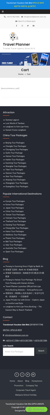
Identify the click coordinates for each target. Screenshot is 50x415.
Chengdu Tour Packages (16, 146)
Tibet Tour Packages (14, 169)
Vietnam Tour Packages (16, 218)
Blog (27, 381)
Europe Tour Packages (15, 201)
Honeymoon (37, 381)
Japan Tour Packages (15, 208)
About (20, 381)
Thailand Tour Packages (16, 221)
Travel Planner (16, 44)
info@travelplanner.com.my (35, 17)
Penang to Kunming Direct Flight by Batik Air (24, 266)
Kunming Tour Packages (16, 163)
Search (41, 351)
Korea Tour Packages (15, 204)
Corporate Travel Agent (26, 390)
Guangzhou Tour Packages (17, 186)
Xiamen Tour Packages (15, 173)
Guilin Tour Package (14, 153)
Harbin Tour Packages (15, 160)
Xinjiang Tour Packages (16, 180)
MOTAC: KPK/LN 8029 (12, 330)
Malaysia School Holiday (26, 395)
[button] (36, 409)
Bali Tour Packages (14, 241)
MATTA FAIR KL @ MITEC (25, 6)
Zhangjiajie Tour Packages (17, 183)
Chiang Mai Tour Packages (17, 228)
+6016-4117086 (12, 340)
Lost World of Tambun (15, 123)
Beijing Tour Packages (15, 143)
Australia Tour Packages (16, 248)
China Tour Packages (15, 211)
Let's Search (8, 346)
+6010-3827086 (13, 17)
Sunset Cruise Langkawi (16, 130)
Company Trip (32, 385)
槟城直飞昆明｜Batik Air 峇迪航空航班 (22, 270)
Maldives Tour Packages (16, 235)
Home (12, 381)
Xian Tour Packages (14, 176)
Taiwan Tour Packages (15, 215)
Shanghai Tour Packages (16, 166)
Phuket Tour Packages (15, 238)
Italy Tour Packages (14, 245)
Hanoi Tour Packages (15, 231)
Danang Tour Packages (15, 225)
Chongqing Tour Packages (17, 149)
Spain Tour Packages (14, 251)
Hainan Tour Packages (15, 156)
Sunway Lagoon (12, 120)
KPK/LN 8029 (38, 3)
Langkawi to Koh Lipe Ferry (17, 126)
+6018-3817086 (40, 340)
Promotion (18, 385)
